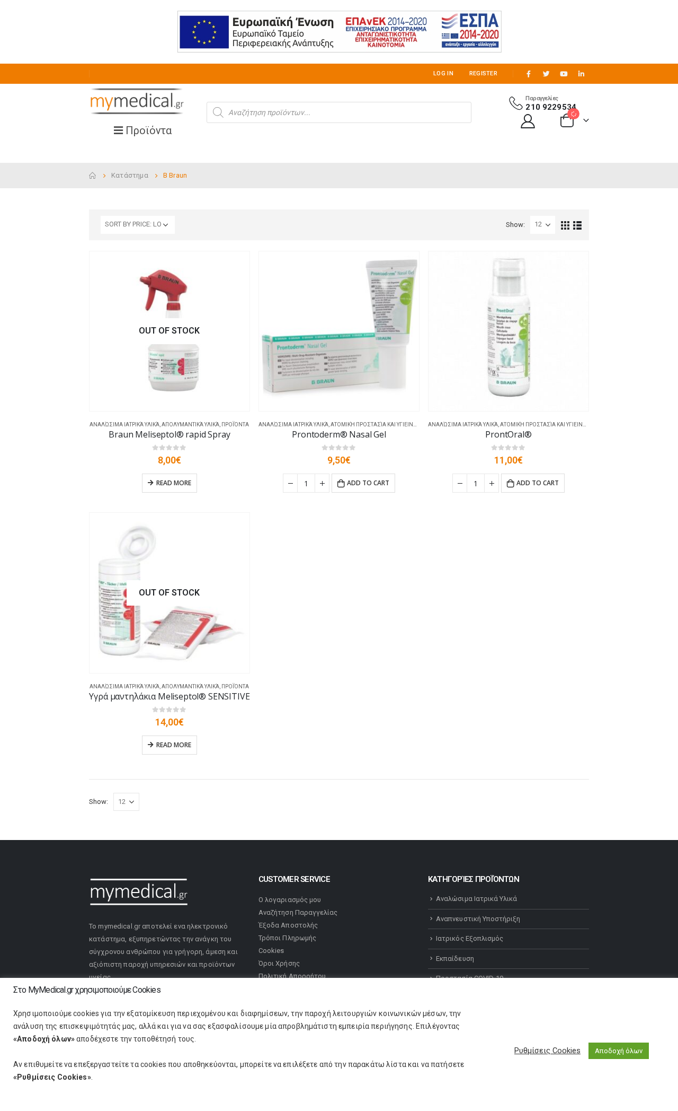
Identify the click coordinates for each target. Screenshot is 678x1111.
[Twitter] (546, 73)
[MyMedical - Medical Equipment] (136, 102)
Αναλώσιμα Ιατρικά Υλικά (124, 424)
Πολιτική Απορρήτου (292, 976)
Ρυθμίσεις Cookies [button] (547, 1050)
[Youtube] (563, 73)
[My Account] (528, 120)
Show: (515, 225)
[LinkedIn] (581, 73)
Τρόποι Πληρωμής (287, 938)
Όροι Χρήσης (279, 963)
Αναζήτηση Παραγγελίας (297, 912)
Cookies (271, 951)
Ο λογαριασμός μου (289, 900)
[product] (339, 331)
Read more (173, 482)
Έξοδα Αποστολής (288, 925)
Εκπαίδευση (455, 959)
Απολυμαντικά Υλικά (190, 424)
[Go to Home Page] (92, 175)
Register (483, 73)
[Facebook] (528, 73)
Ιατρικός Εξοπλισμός (469, 938)
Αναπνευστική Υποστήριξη (478, 919)
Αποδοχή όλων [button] (619, 1051)
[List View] (578, 225)
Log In (443, 73)
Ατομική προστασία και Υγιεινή (374, 424)
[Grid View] (565, 225)
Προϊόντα (235, 424)
